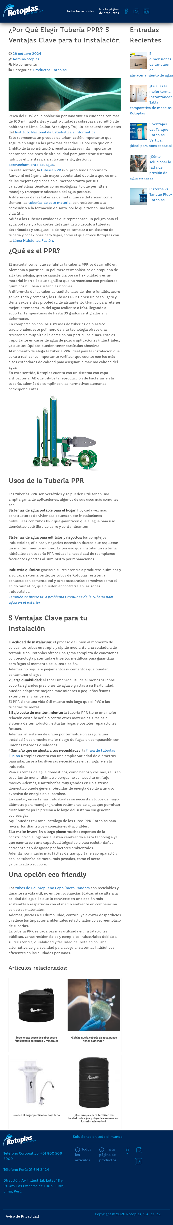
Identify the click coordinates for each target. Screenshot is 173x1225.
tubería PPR (51, 170)
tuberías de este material (50, 203)
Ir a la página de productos (109, 11)
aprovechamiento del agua (31, 165)
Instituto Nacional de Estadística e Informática (55, 132)
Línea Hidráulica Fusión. (33, 241)
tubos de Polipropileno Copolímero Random (52, 888)
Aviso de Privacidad (22, 1216)
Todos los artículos (80, 11)
